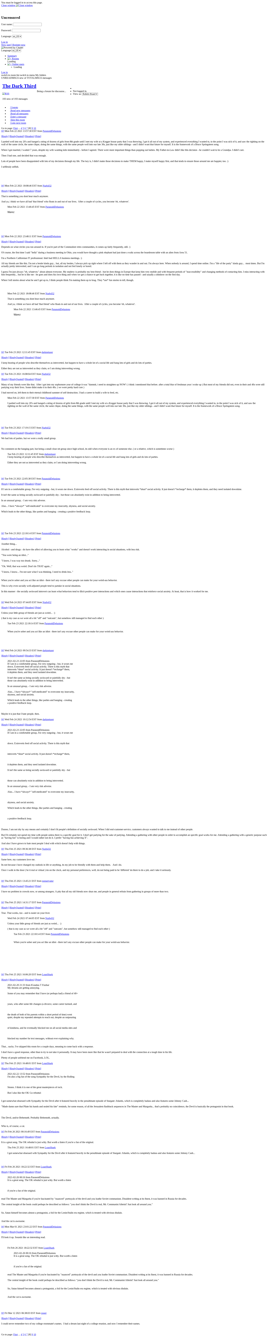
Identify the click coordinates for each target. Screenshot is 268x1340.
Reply (5, 136)
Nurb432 (47, 185)
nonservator (48, 881)
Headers (29, 136)
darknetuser (47, 352)
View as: (77, 94)
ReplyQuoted (16, 136)
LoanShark (47, 974)
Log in (4, 42)
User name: (6, 24)
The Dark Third (19, 86)
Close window (8, 5)
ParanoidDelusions (52, 131)
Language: (6, 36)
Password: (6, 30)
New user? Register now (13, 44)
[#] (2, 131)
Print (38, 136)
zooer (44, 1313)
